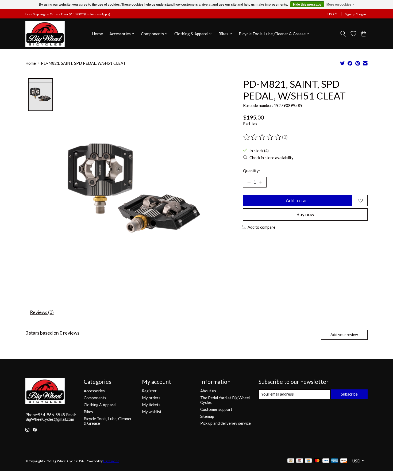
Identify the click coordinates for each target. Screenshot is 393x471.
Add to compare (261, 227)
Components (95, 398)
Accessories (94, 391)
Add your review (344, 334)
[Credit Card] (308, 461)
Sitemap (207, 416)
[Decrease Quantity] (249, 182)
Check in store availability (271, 157)
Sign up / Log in (355, 14)
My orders (151, 398)
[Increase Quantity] (260, 182)
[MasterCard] (317, 461)
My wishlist (151, 411)
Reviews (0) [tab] (42, 312)
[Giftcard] (299, 461)
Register (149, 391)
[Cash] (290, 461)
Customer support (216, 409)
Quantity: (251, 171)
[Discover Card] (343, 461)
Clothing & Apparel (100, 405)
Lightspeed (111, 461)
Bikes (88, 411)
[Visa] (325, 461)
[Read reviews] (262, 137)
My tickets (151, 405)
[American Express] (334, 461)
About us (208, 391)
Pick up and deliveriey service (225, 423)
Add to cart (297, 200)
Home (97, 33)
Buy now (305, 214)
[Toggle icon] (343, 34)
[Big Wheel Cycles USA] (45, 33)
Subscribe (349, 394)
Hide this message (307, 4)
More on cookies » (340, 4)
